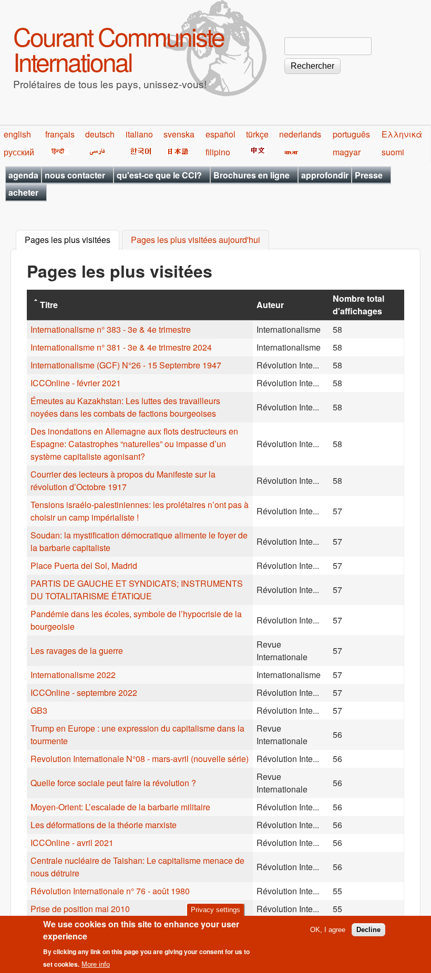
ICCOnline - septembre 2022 (83, 692)
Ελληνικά (402, 134)
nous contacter (75, 175)
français (60, 134)
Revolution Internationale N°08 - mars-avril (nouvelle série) (139, 759)
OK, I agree (327, 930)
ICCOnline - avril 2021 (72, 843)
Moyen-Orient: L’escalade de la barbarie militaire (120, 807)
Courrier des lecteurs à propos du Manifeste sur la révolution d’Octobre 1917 (123, 480)
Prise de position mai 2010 (80, 909)
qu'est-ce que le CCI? (159, 175)
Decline (368, 930)
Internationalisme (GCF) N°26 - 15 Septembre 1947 (125, 365)
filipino (218, 152)
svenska (178, 134)
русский (19, 152)
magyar (347, 152)
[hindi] (57, 152)
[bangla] (289, 152)
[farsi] (95, 152)
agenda (23, 175)
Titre (49, 305)
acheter (23, 192)
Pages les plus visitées (72, 240)
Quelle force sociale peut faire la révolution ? (113, 783)
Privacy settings (215, 910)
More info (95, 964)
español (220, 134)
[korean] (139, 152)
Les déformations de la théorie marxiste (103, 825)
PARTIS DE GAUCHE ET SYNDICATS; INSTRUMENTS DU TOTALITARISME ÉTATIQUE (136, 589)
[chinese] (256, 152)
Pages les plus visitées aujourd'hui (195, 240)
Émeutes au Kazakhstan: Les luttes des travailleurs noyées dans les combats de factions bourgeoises (125, 407)
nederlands (300, 134)
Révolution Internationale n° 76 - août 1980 (110, 891)
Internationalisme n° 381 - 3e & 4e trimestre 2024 (121, 347)
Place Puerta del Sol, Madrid (83, 565)
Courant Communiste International (118, 48)
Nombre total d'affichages (358, 304)
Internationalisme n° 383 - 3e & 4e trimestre (110, 329)
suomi (393, 152)
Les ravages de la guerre (76, 650)
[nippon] (176, 152)
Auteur (270, 305)
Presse (369, 175)
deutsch (100, 134)
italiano (139, 134)
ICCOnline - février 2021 (75, 383)
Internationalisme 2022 (73, 675)
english (17, 134)
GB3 (38, 710)
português (351, 134)
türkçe (257, 134)
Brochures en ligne (251, 175)
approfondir (324, 175)
